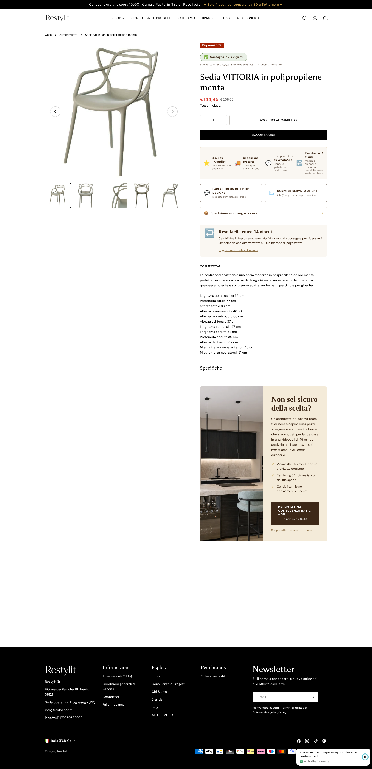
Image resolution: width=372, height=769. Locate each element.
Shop (156, 676)
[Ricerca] (304, 18)
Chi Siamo (159, 692)
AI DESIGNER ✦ (163, 715)
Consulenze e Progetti (169, 684)
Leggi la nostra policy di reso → (238, 250)
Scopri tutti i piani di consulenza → (293, 530)
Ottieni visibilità (213, 676)
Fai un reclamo (114, 704)
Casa (48, 35)
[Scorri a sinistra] (55, 111)
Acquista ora (263, 135)
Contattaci (111, 697)
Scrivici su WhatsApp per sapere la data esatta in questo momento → (242, 64)
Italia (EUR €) (61, 741)
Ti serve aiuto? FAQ (117, 676)
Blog (155, 707)
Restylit (63, 751)
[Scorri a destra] (172, 111)
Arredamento (68, 35)
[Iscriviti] (313, 696)
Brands (157, 699)
